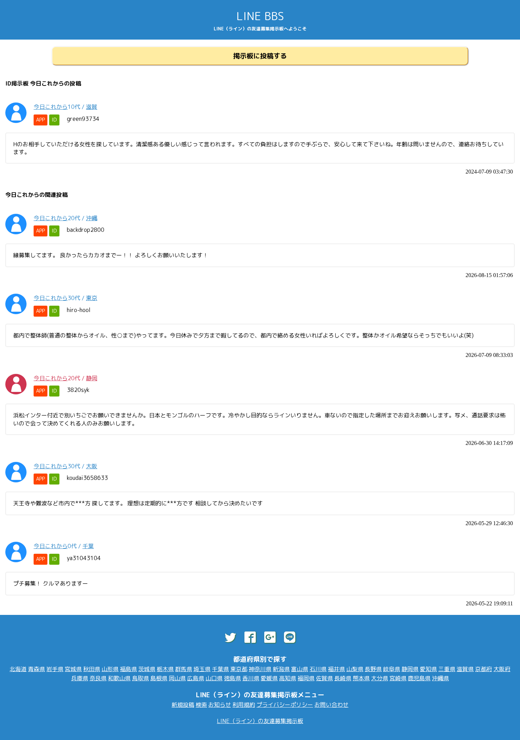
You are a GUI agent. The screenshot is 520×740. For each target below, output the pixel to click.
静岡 (91, 378)
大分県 (379, 678)
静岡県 (409, 669)
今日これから (51, 107)
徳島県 (232, 678)
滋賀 (91, 107)
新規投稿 (183, 705)
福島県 (128, 669)
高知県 (287, 678)
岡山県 (177, 678)
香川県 (250, 678)
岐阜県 (391, 669)
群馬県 (183, 669)
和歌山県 (119, 678)
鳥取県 (140, 678)
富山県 (299, 669)
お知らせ (219, 705)
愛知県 (428, 669)
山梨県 (354, 669)
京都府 (483, 669)
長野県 (373, 669)
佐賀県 (324, 678)
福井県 (336, 669)
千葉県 (220, 669)
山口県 (214, 678)
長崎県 (342, 678)
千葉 (88, 546)
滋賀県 (465, 669)
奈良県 (97, 678)
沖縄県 (440, 678)
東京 (91, 298)
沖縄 (91, 218)
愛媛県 (269, 678)
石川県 (318, 669)
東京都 (238, 669)
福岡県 (305, 678)
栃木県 (165, 669)
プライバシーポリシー (284, 705)
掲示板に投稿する (260, 55)
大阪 (91, 466)
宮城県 (73, 669)
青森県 (36, 669)
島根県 (158, 678)
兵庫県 (79, 678)
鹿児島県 (419, 678)
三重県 (446, 669)
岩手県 (54, 669)
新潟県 (281, 669)
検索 (201, 705)
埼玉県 (201, 669)
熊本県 (361, 678)
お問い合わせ (331, 705)
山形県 (110, 669)
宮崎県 (397, 678)
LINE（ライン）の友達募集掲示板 (260, 721)
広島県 (195, 678)
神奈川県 (260, 669)
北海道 (18, 669)
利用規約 (243, 705)
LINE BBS (260, 16)
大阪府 (501, 669)
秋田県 (91, 669)
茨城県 (146, 669)
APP (40, 119)
